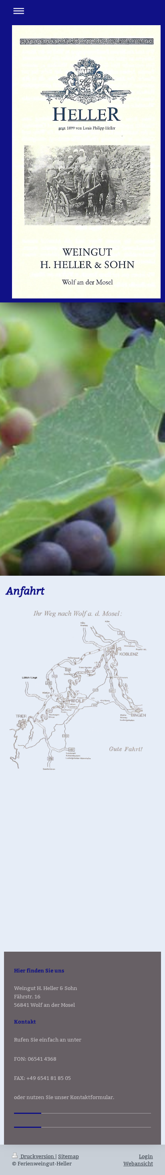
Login (146, 1156)
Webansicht (138, 1163)
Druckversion (37, 1156)
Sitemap (68, 1156)
